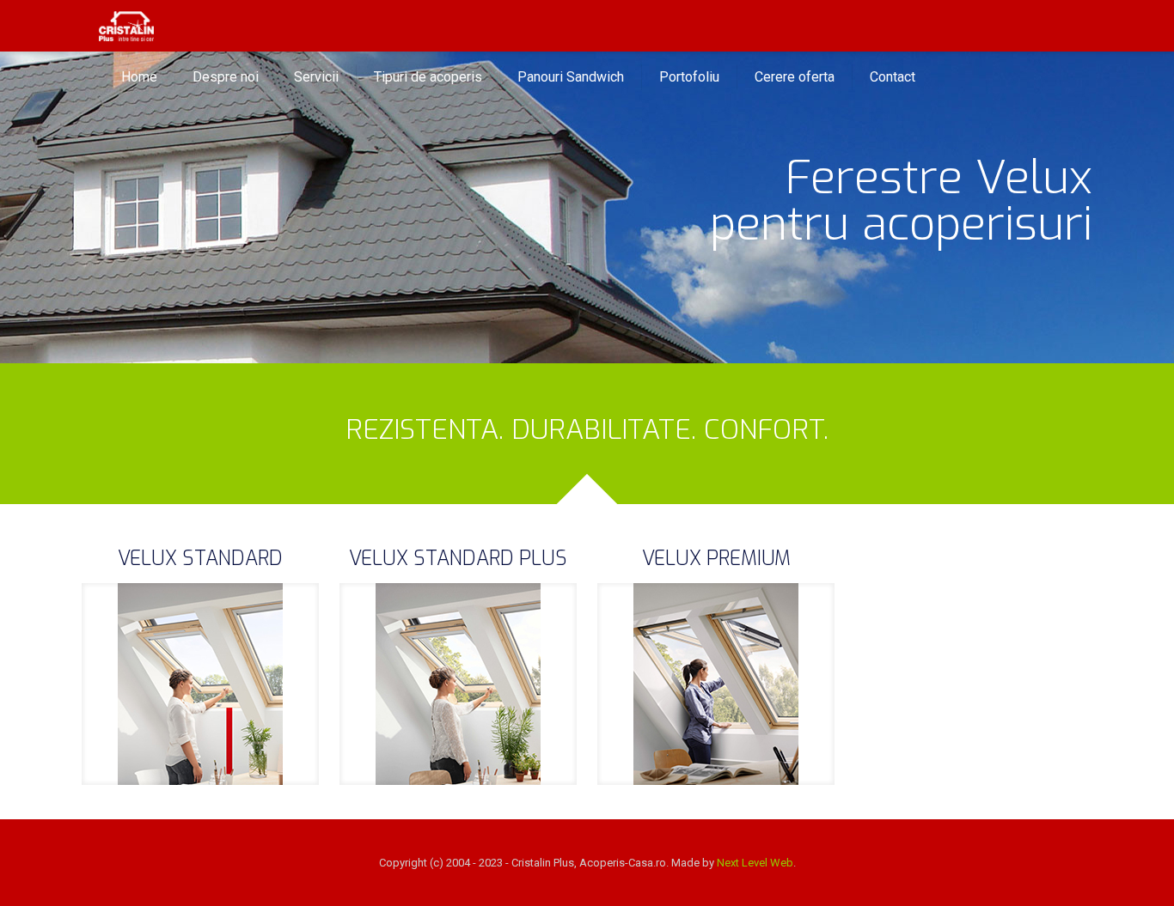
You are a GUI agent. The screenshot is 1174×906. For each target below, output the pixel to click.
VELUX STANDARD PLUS (458, 558)
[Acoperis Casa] (126, 26)
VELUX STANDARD (200, 558)
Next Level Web (755, 862)
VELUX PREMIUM (716, 558)
